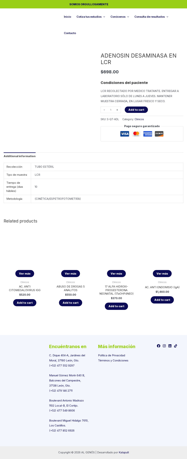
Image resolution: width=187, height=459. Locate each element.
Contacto (70, 33)
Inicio (67, 16)
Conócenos (117, 16)
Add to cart (136, 109)
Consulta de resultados (149, 16)
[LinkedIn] (170, 346)
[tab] (20, 156)
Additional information (20, 156)
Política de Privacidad (111, 355)
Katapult (124, 452)
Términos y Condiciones (113, 360)
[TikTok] (175, 346)
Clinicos (139, 119)
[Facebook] (158, 346)
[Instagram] (164, 346)
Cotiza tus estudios (89, 16)
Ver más (24, 273)
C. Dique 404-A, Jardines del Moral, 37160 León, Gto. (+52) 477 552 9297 (67, 360)
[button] (103, 17)
